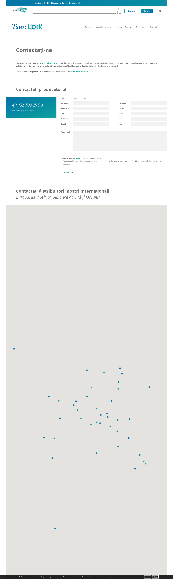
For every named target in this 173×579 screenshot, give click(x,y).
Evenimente (140, 27)
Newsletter (132, 11)
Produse (119, 27)
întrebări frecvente (80, 71)
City (121, 114)
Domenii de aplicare (103, 27)
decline (147, 577)
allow (155, 577)
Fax (120, 124)
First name (65, 103)
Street (121, 108)
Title (63, 98)
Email (63, 124)
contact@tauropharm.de (24, 111)
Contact (147, 11)
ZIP (62, 114)
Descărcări (154, 27)
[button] (52, 458)
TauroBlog (129, 27)
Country (64, 119)
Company (65, 108)
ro (160, 11)
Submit (65, 172)
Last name (123, 103)
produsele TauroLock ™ (50, 63)
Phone (122, 119)
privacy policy (81, 158)
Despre (88, 27)
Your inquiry (66, 132)
